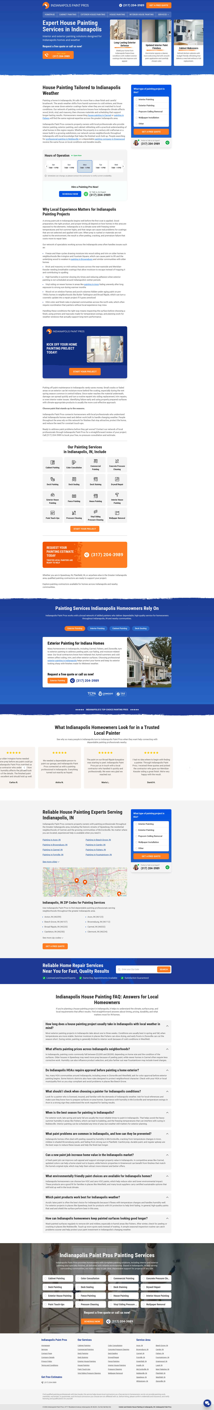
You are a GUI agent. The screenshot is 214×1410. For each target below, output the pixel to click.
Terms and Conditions (49, 1365)
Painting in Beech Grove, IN (98, 840)
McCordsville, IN (142, 1369)
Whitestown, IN (142, 1381)
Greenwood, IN (161, 1361)
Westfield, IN (160, 1377)
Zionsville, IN (160, 1381)
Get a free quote (158, 5)
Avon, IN (139, 1345)
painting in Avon (91, 284)
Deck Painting (83, 1353)
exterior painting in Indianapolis (62, 660)
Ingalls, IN (140, 1365)
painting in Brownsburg (82, 259)
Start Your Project (85, 371)
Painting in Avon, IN (52, 840)
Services (162, 14)
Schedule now (92, 1321)
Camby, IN (160, 1349)
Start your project (85, 529)
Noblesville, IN (141, 1373)
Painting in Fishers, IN (96, 849)
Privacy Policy (46, 1361)
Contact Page (46, 1353)
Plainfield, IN (160, 1373)
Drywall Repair (113, 1357)
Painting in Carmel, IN (53, 849)
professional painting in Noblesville (62, 139)
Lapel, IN (159, 1365)
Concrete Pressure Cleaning (118, 1349)
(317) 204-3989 (61, 55)
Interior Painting (97, 628)
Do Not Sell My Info (104, 1407)
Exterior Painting (74, 628)
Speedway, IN (141, 1377)
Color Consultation (115, 1345)
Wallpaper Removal (115, 1373)
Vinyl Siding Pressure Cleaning (89, 1373)
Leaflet (124, 896)
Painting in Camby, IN (95, 845)
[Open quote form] (207, 1403)
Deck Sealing (141, 628)
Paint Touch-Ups (84, 1369)
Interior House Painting (142, 14)
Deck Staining (83, 1357)
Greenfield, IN (141, 1361)
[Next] (123, 166)
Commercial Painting (86, 1349)
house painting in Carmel (99, 115)
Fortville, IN (140, 1357)
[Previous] (46, 166)
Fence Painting (113, 1361)
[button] (89, 896)
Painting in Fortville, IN (53, 854)
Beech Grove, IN (162, 1345)
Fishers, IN (160, 1353)
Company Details (47, 1357)
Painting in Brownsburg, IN (55, 845)
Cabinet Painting (67, 14)
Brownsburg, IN (142, 1349)
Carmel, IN (140, 1353)
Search (164, 969)
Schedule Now (70, 194)
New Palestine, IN (162, 1369)
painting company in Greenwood (110, 139)
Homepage (50, 14)
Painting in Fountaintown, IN (99, 854)
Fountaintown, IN (162, 1357)
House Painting (117, 14)
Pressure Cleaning (115, 1369)
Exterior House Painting (93, 14)
